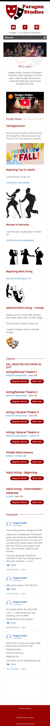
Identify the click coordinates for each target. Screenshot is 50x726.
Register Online (19, 381)
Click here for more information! (20, 240)
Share (24, 570)
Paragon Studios (20, 523)
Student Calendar (25, 708)
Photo (13, 565)
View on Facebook (12, 570)
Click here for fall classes (16, 278)
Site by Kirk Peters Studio (25, 724)
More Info (37, 381)
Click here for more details (17, 182)
